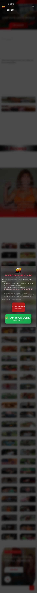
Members (10, 4)
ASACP (30, 289)
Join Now (10, 10)
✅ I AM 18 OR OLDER (18, 318)
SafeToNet (24, 289)
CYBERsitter (8, 289)
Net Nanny (16, 289)
